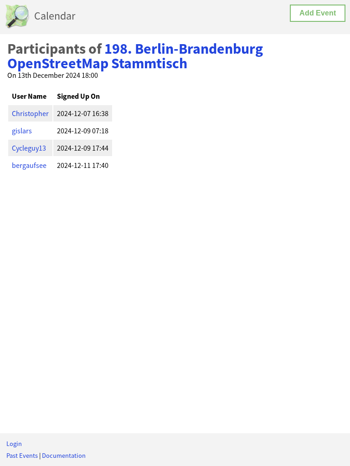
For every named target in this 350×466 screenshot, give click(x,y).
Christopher (30, 113)
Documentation (64, 455)
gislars (22, 130)
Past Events (22, 455)
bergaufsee (29, 165)
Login (14, 444)
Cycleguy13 (29, 147)
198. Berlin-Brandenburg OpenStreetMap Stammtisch (135, 56)
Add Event (317, 13)
